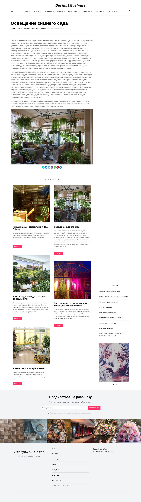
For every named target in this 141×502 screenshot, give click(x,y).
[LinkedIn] (60, 167)
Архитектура (73, 11)
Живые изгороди (105, 307)
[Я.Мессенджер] (43, 167)
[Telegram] (49, 167)
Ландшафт (86, 11)
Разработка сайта (100, 449)
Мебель (60, 11)
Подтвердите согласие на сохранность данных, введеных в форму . (71, 413)
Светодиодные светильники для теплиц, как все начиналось (70, 304)
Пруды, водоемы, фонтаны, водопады (113, 297)
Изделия (99, 11)
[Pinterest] (57, 167)
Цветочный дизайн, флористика (111, 318)
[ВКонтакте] (46, 167)
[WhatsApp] (55, 167)
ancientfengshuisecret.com (103, 451)
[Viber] (52, 167)
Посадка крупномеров (107, 312)
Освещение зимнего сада (66, 227)
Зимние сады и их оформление (28, 368)
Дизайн (13, 28)
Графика (36, 11)
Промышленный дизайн (61, 485)
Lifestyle (111, 11)
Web (26, 11)
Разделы (19, 28)
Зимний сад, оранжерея (39, 28)
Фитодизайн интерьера (108, 323)
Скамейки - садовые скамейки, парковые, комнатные (111, 334)
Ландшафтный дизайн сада (109, 291)
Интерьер (48, 11)
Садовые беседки (106, 328)
